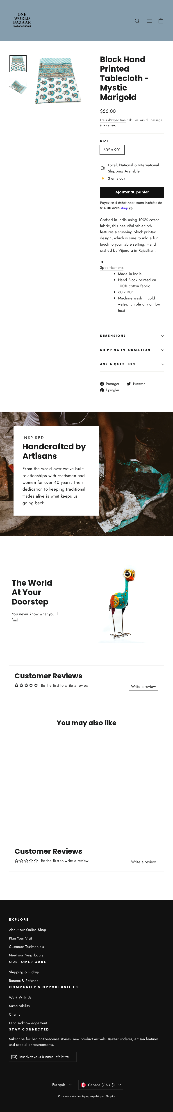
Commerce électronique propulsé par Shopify (86, 1096)
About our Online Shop (27, 929)
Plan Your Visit (20, 938)
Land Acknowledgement (28, 1023)
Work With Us (20, 997)
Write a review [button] (143, 686)
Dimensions (113, 336)
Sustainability (19, 1005)
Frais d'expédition (113, 120)
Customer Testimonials (26, 946)
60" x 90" (112, 149)
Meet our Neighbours (26, 955)
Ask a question (117, 364)
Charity (14, 1014)
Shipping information (125, 350)
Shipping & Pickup (24, 972)
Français (58, 1084)
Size (104, 141)
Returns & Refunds (23, 980)
